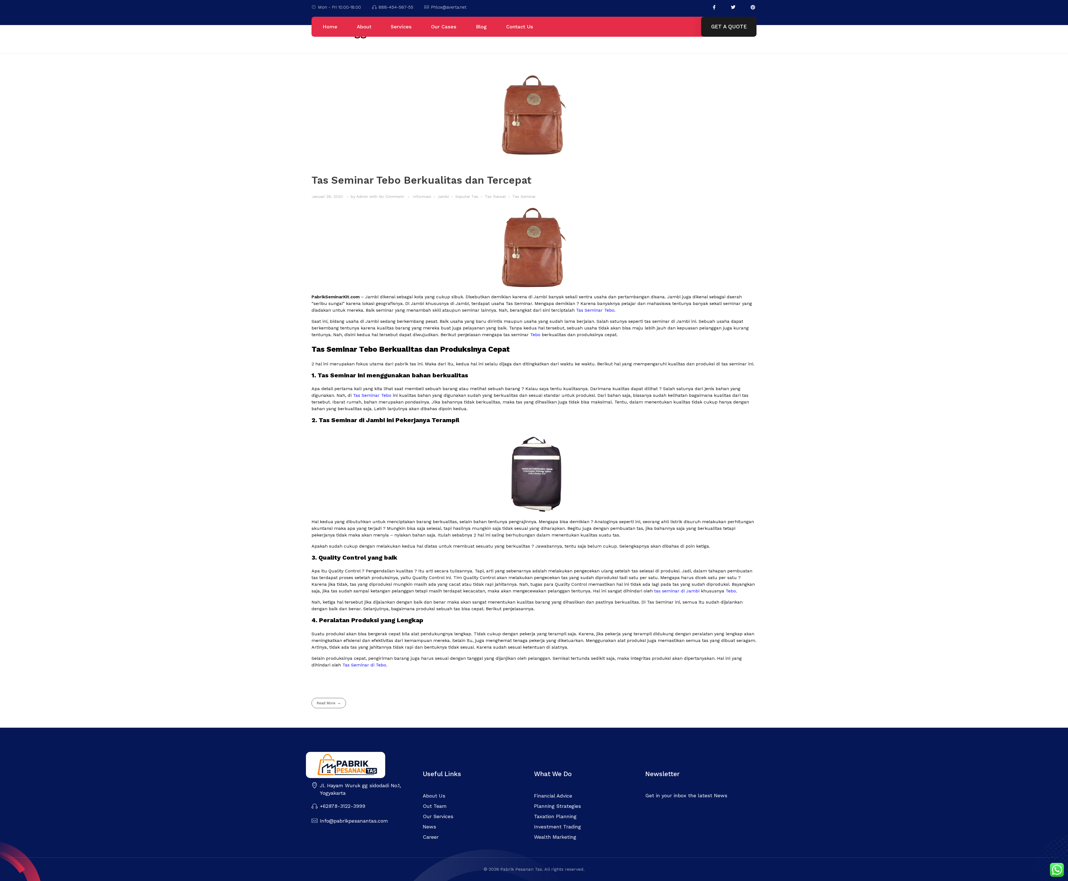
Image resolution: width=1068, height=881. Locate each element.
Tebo (535, 334)
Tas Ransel (495, 196)
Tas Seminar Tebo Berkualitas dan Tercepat (421, 180)
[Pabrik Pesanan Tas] (359, 765)
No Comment (391, 196)
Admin (362, 196)
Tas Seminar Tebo (595, 310)
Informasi (422, 196)
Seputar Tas (466, 196)
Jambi (443, 196)
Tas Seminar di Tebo (364, 665)
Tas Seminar (524, 196)
